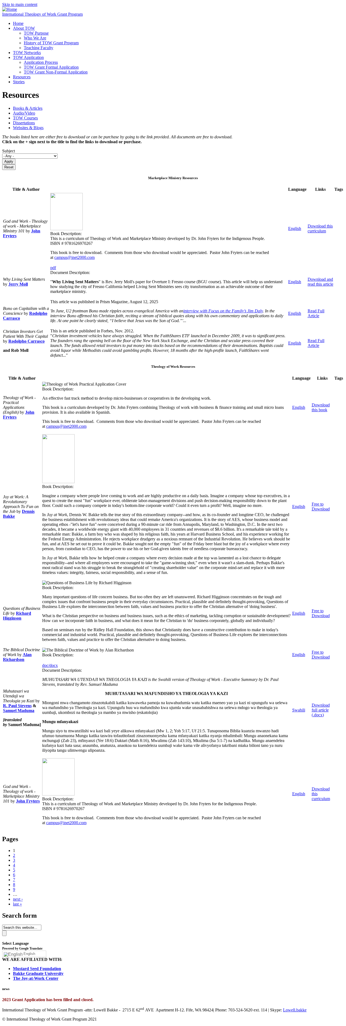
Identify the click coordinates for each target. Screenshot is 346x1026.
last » (17, 904)
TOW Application (28, 57)
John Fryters (28, 801)
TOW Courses (25, 118)
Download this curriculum (320, 228)
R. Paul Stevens (17, 705)
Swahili (298, 710)
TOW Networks (27, 52)
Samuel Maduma (18, 710)
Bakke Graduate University (38, 973)
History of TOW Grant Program (51, 43)
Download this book (321, 407)
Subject (8, 151)
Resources (22, 77)
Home (18, 23)
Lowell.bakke (295, 1010)
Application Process (41, 62)
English (294, 228)
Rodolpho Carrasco (26, 341)
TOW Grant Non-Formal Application (56, 72)
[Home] (9, 9)
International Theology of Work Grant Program (42, 14)
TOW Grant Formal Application (51, 67)
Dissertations (24, 123)
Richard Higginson (17, 615)
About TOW (24, 28)
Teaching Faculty (38, 47)
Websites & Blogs (28, 127)
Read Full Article (316, 313)
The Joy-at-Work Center (35, 978)
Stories (19, 81)
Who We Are (35, 38)
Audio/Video (24, 113)
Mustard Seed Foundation (37, 968)
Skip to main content (19, 4)
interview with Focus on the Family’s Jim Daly (223, 311)
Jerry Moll (18, 284)
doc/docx (50, 665)
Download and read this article (320, 281)
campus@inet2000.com (74, 257)
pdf (53, 267)
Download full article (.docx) (321, 710)
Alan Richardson (17, 657)
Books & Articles (27, 108)
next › (18, 899)
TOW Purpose (36, 33)
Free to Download (321, 506)
